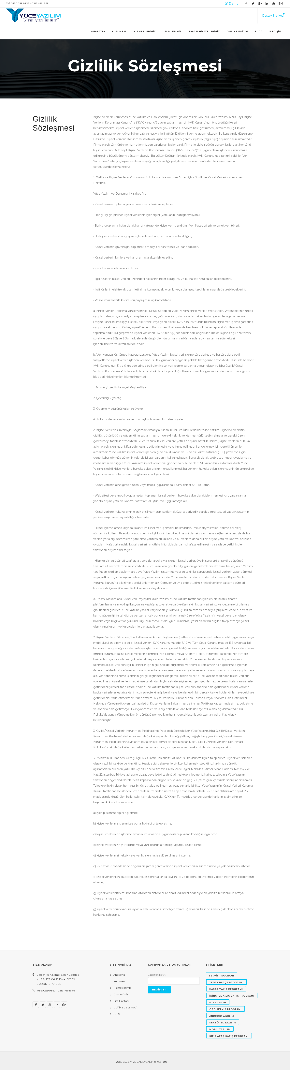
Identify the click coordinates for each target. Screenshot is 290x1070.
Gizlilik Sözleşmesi (125, 1007)
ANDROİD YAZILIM (221, 1016)
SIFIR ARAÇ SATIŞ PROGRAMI (229, 1036)
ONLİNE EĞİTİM (237, 31)
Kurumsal (119, 31)
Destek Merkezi (273, 15)
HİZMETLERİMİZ (145, 31)
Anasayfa (98, 31)
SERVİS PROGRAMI (221, 975)
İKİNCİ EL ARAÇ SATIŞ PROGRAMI (231, 995)
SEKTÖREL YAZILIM (222, 1022)
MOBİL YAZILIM (219, 1029)
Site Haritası (121, 1001)
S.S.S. (117, 1014)
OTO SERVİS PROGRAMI (225, 1009)
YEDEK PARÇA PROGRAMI (226, 982)
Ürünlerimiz (120, 994)
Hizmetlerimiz (122, 987)
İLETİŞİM (275, 31)
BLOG (259, 31)
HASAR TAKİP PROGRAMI (226, 989)
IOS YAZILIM (217, 1002)
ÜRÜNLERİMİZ (172, 31)
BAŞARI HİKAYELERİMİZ (204, 31)
